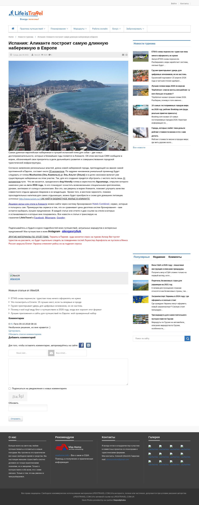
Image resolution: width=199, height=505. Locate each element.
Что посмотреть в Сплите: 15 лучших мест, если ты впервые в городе (46, 302)
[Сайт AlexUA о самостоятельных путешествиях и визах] (26, 13)
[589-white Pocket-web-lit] (164, 463)
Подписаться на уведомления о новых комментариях (39, 388)
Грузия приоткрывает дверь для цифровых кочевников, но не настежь (46, 306)
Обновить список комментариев (25, 334)
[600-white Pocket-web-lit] (164, 456)
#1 (11, 324)
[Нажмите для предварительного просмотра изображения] (68, 105)
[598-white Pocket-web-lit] (153, 456)
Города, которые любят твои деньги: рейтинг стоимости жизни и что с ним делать (169, 132)
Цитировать (14, 330)
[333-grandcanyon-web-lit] (185, 456)
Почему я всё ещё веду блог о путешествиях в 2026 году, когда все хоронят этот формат (56, 309)
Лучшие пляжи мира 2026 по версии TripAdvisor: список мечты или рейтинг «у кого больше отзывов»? (171, 90)
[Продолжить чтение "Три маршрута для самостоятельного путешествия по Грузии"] (140, 319)
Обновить (13, 403)
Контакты (184, 3)
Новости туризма (25, 37)
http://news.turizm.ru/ (29, 198)
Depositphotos (119, 500)
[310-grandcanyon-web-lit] (175, 456)
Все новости (139, 147)
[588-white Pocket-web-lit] (175, 448)
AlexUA (37, 55)
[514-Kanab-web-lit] (153, 463)
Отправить (15, 419)
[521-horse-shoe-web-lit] (164, 448)
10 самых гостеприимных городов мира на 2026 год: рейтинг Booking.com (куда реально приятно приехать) (170, 109)
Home (11, 37)
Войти (174, 3)
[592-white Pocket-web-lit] (185, 448)
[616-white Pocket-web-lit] (185, 463)
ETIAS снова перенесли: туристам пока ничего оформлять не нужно (46, 298)
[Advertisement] (118, 16)
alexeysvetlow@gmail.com (117, 459)
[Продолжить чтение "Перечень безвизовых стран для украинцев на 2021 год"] (140, 285)
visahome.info (62, 455)
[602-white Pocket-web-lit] (175, 463)
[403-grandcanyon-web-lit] (153, 448)
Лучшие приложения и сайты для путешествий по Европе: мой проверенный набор (53, 313)
